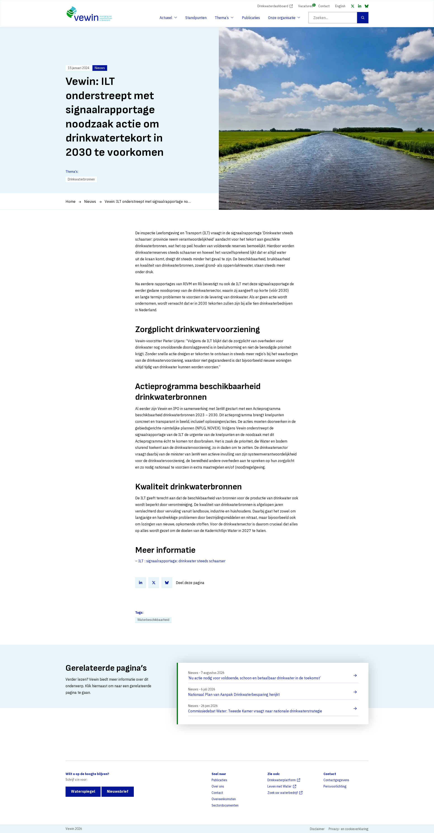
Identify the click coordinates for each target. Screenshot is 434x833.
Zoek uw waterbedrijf (282, 793)
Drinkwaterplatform (281, 780)
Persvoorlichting (335, 786)
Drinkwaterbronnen (81, 179)
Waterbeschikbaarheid (153, 620)
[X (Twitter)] (352, 6)
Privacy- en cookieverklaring (348, 829)
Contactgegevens (336, 780)
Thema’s (223, 19)
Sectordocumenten (225, 805)
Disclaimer (317, 829)
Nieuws (90, 201)
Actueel (168, 19)
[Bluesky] (366, 6)
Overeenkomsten (224, 799)
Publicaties (251, 17)
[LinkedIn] (359, 6)
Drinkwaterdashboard (272, 6)
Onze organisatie (281, 19)
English (340, 6)
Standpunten (196, 17)
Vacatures (305, 6)
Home (70, 201)
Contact (324, 6)
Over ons (218, 786)
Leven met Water (279, 786)
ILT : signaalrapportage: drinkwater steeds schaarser (181, 561)
